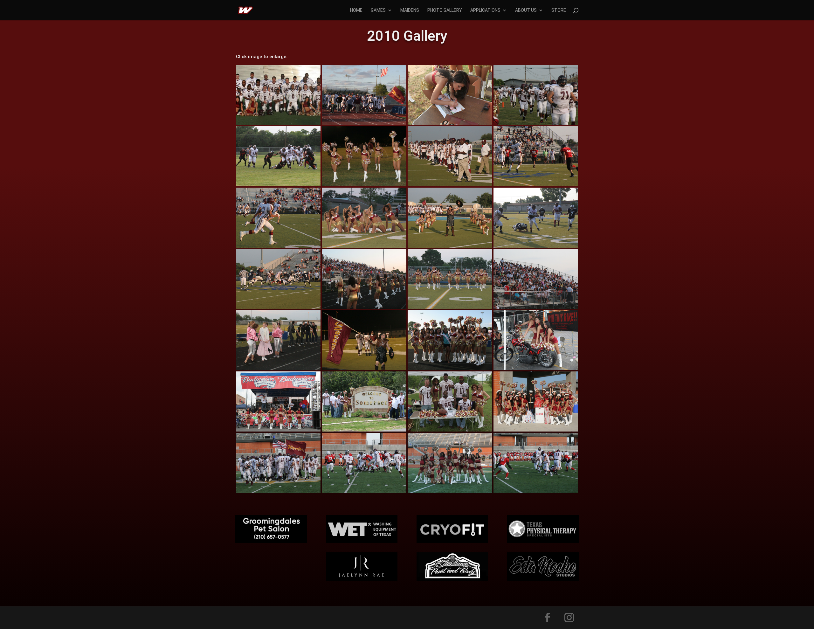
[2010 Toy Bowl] (535, 431)
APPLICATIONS (485, 10)
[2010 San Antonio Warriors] (278, 124)
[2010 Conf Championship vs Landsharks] (535, 247)
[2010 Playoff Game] (450, 186)
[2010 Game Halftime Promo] (278, 370)
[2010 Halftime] (450, 308)
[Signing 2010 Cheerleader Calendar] (450, 124)
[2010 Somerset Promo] (364, 431)
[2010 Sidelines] (364, 308)
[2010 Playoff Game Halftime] (364, 247)
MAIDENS (409, 10)
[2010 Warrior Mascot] (364, 370)
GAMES (378, 10)
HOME (356, 10)
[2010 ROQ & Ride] (535, 370)
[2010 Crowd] (535, 308)
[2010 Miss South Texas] (450, 370)
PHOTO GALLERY (444, 10)
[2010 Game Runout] (364, 124)
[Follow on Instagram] (569, 617)
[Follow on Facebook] (547, 617)
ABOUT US (526, 10)
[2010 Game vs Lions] (535, 124)
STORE (558, 10)
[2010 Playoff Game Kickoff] (278, 247)
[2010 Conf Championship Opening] (450, 247)
